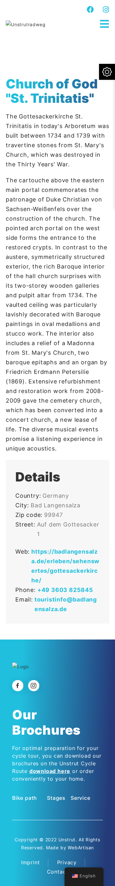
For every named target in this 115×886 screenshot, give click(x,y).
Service (80, 798)
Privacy (67, 862)
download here (49, 771)
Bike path (24, 798)
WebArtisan (81, 847)
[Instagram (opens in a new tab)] (105, 9)
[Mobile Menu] (104, 24)
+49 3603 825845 (65, 590)
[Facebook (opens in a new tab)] (90, 9)
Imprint (30, 862)
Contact (57, 871)
